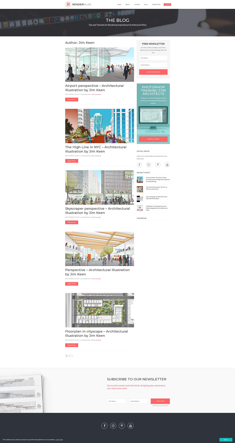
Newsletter (156, 4)
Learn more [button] (59, 439)
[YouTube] (167, 164)
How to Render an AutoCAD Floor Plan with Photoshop (156, 197)
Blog (146, 4)
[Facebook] (139, 164)
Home (119, 4)
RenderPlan (86, 94)
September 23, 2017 (72, 94)
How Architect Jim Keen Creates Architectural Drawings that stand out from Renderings (158, 179)
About (128, 4)
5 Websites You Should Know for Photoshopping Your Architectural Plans (156, 208)
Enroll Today (153, 139)
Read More (72, 99)
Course (167, 4)
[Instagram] (148, 164)
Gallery (137, 4)
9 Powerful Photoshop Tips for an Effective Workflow (156, 188)
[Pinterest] (157, 164)
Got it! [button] (226, 439)
